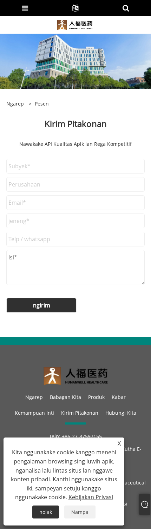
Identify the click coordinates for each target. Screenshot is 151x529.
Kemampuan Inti (34, 412)
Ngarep (34, 397)
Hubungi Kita (120, 412)
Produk (96, 397)
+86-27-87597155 (82, 436)
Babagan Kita (65, 397)
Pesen (42, 103)
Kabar (119, 397)
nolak (45, 512)
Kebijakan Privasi (90, 497)
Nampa (79, 512)
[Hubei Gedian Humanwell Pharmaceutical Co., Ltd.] (75, 24)
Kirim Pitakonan (79, 412)
